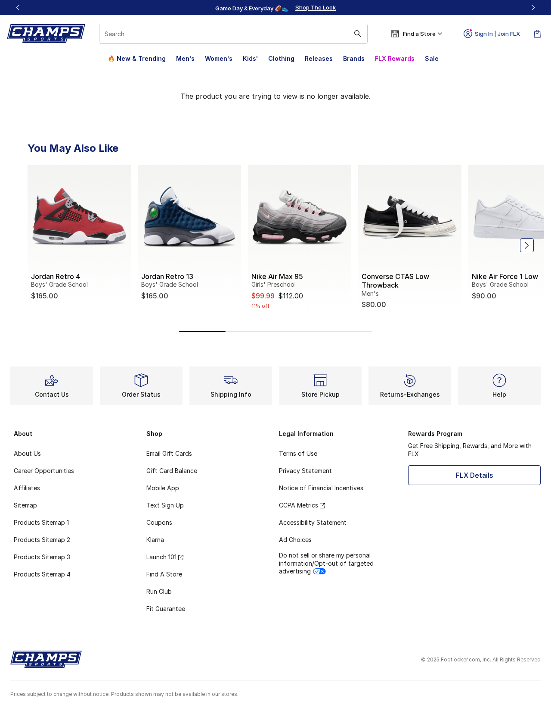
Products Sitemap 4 (42, 574)
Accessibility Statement (313, 522)
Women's (218, 58)
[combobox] (233, 33)
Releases (319, 58)
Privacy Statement (305, 470)
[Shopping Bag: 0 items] (537, 34)
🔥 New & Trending (137, 58)
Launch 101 (161, 557)
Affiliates (27, 488)
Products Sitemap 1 (41, 522)
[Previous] (18, 7)
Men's (185, 58)
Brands (354, 58)
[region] (275, 8)
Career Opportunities (44, 470)
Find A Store (164, 574)
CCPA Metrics (298, 505)
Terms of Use (298, 453)
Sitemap (25, 505)
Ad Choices (295, 539)
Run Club (159, 591)
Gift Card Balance (171, 470)
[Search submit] (357, 33)
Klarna (155, 539)
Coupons (159, 522)
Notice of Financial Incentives (321, 488)
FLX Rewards (395, 58)
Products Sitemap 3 (42, 557)
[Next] (533, 7)
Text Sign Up (165, 505)
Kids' (250, 58)
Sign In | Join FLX (497, 33)
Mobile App (162, 488)
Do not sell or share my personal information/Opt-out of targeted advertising (326, 562)
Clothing (281, 58)
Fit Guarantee (165, 608)
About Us (27, 453)
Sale (432, 58)
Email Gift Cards (169, 453)
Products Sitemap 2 (42, 539)
